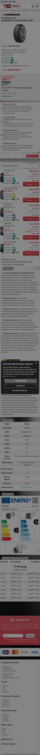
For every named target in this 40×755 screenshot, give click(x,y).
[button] (20, 390)
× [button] (36, 363)
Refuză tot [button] (21, 386)
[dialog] (20, 377)
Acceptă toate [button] (20, 381)
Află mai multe (10, 376)
